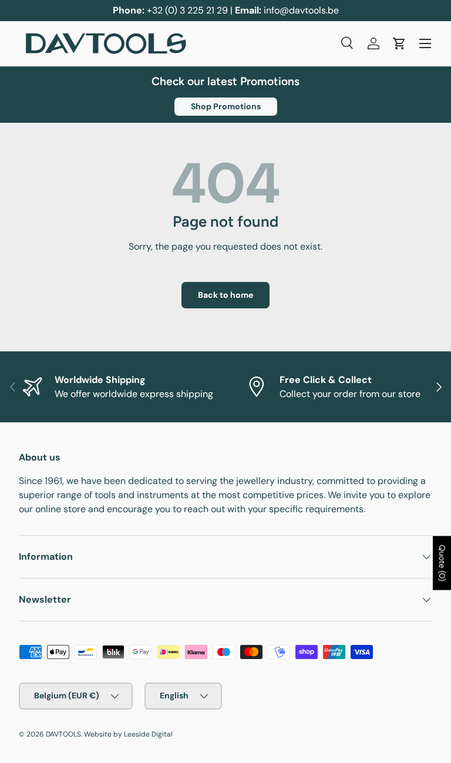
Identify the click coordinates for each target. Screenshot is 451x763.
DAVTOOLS (63, 734)
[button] (399, 43)
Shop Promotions (226, 106)
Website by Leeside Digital (128, 734)
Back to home (225, 295)
